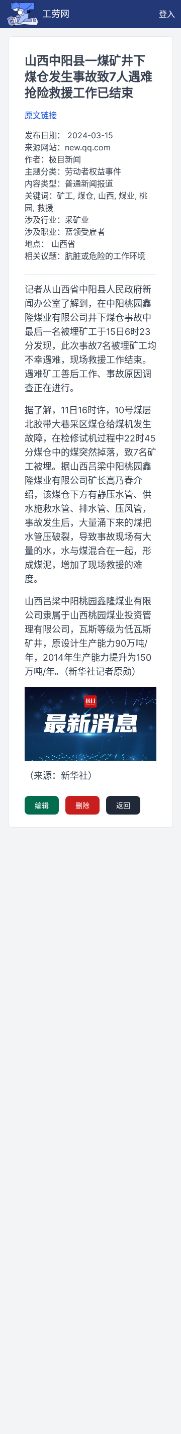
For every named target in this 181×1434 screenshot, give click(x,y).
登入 (167, 14)
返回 (123, 805)
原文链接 (41, 115)
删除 (82, 805)
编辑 (42, 805)
